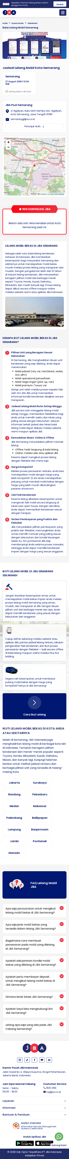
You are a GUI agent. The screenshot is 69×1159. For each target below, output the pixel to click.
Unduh (59, 4)
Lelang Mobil (17, 23)
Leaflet (43, 194)
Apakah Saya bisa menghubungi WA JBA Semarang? (29, 1011)
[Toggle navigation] (62, 12)
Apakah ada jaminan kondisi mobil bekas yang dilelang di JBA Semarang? (31, 963)
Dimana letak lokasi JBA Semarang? (29, 997)
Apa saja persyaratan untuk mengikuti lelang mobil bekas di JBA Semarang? (31, 910)
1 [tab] (33, 56)
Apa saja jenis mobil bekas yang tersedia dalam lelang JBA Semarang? (31, 927)
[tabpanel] (34, 45)
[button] (34, 166)
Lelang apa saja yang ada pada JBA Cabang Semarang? (29, 1027)
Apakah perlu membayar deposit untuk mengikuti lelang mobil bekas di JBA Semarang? (30, 981)
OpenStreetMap (57, 194)
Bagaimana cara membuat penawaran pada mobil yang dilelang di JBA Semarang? (30, 945)
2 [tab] (36, 56)
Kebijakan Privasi (34, 1155)
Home (5, 23)
